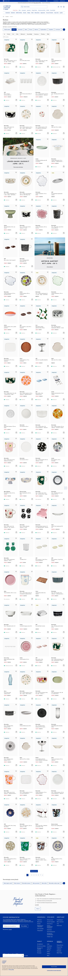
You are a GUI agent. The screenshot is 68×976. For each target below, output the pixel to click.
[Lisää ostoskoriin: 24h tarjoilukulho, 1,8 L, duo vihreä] (16, 233)
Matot (32, 12)
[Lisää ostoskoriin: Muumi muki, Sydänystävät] (63, 831)
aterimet (4, 23)
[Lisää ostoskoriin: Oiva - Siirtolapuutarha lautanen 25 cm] (16, 765)
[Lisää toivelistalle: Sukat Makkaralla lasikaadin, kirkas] (63, 704)
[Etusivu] (3, 16)
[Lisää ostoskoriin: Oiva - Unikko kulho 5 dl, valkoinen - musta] (16, 133)
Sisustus (24, 12)
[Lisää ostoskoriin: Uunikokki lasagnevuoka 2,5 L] (32, 632)
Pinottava (43, 34)
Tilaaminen (39, 919)
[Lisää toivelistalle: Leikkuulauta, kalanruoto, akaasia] (47, 571)
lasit (40, 23)
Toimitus (39, 923)
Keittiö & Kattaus (19, 12)
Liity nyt (37, 908)
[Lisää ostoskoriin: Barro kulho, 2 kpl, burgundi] (16, 266)
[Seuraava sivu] (43, 875)
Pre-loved (39, 952)
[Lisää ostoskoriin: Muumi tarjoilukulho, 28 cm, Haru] (32, 499)
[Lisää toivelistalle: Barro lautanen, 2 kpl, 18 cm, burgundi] (32, 305)
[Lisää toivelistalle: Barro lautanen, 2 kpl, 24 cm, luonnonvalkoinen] (47, 538)
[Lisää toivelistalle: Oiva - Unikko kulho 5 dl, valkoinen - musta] (16, 106)
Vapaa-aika (56, 12)
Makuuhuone (37, 12)
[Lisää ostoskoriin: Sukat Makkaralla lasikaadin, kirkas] (63, 732)
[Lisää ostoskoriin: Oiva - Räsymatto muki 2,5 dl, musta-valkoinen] (63, 233)
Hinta (17, 34)
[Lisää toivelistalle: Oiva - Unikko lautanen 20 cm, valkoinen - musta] (47, 438)
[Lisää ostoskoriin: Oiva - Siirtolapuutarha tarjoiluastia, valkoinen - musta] (63, 332)
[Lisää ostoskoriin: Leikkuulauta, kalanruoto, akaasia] (48, 598)
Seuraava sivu (34, 871)
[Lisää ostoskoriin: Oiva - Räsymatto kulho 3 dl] (16, 632)
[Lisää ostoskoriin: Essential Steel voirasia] (48, 632)
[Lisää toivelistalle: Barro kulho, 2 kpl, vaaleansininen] (47, 372)
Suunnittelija (29, 34)
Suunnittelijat (52, 10)
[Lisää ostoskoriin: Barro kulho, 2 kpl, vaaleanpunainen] (48, 665)
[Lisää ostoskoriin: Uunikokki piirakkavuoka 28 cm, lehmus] (48, 166)
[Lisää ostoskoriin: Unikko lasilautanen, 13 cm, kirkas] (48, 199)
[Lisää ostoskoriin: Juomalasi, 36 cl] (32, 565)
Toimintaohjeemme (51, 931)
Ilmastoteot (49, 929)
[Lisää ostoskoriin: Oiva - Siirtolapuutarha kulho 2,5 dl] (63, 632)
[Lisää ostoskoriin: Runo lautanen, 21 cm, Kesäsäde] (63, 465)
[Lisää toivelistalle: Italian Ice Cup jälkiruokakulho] (47, 339)
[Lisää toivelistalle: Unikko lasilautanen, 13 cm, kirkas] (47, 172)
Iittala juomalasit (36, 883)
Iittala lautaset (17, 883)
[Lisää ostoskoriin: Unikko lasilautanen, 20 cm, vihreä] (63, 299)
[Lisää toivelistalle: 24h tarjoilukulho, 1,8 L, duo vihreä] (16, 205)
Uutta (20, 10)
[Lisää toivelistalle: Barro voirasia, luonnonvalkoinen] (16, 72)
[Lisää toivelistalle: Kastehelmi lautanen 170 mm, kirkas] (16, 405)
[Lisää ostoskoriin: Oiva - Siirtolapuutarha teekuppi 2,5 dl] (16, 732)
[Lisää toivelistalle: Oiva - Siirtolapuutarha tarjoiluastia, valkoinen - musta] (63, 305)
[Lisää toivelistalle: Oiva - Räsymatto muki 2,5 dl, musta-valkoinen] (63, 205)
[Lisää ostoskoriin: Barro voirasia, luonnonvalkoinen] (16, 100)
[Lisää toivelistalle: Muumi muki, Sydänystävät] (63, 804)
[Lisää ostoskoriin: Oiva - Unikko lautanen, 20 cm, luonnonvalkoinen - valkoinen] (48, 100)
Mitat (48, 34)
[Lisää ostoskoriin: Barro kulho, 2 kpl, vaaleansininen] (48, 399)
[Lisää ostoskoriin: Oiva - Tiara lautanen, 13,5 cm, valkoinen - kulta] (32, 831)
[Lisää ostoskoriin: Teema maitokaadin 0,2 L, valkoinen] (63, 66)
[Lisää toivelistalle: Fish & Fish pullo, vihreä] (32, 39)
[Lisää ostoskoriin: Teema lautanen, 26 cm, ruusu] (16, 598)
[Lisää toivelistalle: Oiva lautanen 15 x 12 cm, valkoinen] (16, 339)
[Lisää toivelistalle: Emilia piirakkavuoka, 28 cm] (32, 704)
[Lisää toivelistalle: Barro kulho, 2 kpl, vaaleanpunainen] (47, 638)
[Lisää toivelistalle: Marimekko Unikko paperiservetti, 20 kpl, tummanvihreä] (47, 305)
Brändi (8, 34)
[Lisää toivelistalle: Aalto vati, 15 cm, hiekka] (32, 738)
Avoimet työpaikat (51, 921)
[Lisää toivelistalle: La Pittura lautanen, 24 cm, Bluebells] (63, 837)
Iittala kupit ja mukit (8, 883)
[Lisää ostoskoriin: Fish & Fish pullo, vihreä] (32, 66)
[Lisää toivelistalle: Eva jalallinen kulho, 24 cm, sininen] (16, 472)
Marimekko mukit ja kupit (54, 883)
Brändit (47, 10)
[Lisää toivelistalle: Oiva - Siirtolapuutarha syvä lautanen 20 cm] (63, 472)
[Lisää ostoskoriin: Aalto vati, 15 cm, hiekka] (32, 765)
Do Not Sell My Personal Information (54, 970)
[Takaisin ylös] (66, 488)
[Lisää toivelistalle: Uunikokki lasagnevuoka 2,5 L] (32, 605)
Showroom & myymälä (40, 948)
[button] (58, 7)
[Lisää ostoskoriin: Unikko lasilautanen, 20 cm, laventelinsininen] (16, 299)
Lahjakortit (59, 949)
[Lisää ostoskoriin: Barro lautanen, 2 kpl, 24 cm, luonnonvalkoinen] (48, 565)
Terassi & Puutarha (49, 12)
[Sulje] (22, 955)
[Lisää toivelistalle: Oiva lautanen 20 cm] (32, 405)
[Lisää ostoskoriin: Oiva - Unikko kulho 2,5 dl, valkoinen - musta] (32, 233)
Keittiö (48, 951)
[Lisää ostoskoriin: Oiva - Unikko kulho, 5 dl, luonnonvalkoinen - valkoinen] (48, 432)
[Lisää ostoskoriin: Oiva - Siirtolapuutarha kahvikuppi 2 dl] (32, 266)
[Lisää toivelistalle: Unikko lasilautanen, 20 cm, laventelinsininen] (16, 272)
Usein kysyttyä (40, 928)
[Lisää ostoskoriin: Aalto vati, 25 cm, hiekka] (63, 366)
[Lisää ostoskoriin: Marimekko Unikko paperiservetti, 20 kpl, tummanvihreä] (48, 332)
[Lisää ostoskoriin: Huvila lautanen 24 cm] (32, 665)
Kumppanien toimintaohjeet (50, 934)
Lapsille (61, 12)
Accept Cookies (54, 966)
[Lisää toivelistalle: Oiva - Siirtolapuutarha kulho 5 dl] (63, 72)
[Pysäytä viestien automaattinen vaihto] (46, 1)
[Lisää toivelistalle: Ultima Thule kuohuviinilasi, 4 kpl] (32, 72)
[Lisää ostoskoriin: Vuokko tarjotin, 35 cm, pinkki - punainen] (16, 332)
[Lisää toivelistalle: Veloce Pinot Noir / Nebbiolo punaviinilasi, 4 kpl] (47, 804)
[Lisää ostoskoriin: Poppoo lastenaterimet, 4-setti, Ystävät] (63, 399)
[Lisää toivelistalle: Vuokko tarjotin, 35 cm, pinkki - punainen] (16, 305)
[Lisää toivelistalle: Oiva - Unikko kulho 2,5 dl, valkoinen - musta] (32, 205)
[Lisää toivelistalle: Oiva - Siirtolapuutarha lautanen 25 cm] (16, 738)
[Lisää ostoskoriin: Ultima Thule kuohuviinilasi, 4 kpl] (32, 100)
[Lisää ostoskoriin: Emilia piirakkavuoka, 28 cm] (32, 732)
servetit (12, 23)
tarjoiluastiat (23, 23)
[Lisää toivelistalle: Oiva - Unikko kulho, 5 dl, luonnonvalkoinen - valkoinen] (47, 405)
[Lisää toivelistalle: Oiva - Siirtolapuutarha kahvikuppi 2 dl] (32, 239)
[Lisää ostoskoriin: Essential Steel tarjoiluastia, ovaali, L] (63, 199)
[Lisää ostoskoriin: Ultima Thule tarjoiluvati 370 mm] (63, 532)
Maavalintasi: (5, 929)
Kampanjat (24, 10)
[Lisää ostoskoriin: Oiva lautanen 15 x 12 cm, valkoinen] (16, 366)
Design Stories (34, 10)
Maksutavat (39, 921)
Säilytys (28, 12)
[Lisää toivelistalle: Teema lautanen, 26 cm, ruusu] (16, 571)
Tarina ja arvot (50, 919)
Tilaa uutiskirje (24, 926)
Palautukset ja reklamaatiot (40, 926)
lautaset (34, 22)
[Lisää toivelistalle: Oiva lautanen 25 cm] (32, 438)
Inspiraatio (29, 10)
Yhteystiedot (40, 930)
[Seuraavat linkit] (64, 883)
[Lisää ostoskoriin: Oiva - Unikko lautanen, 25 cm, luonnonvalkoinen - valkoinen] (63, 798)
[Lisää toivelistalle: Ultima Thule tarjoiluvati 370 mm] (63, 505)
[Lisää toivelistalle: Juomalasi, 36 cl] (32, 538)
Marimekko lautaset (26, 883)
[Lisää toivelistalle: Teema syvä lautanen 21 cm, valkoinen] (63, 738)
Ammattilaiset (40, 944)
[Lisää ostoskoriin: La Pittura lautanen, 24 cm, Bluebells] (63, 865)
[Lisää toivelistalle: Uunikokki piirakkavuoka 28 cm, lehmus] (47, 139)
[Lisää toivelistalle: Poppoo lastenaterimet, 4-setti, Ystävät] (63, 372)
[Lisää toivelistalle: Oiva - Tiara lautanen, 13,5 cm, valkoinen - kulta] (32, 804)
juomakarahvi (29, 23)
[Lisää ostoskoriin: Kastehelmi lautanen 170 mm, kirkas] (16, 432)
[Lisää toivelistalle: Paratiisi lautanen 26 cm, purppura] (32, 272)
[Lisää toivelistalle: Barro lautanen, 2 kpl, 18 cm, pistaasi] (63, 538)
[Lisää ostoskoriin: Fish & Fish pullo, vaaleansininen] (16, 698)
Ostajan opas (50, 936)
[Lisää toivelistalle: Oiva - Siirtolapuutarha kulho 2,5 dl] (63, 605)
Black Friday (59, 952)
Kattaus (48, 953)
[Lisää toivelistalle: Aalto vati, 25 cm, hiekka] (63, 339)
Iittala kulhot (44, 883)
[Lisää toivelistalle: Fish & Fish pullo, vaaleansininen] (16, 671)
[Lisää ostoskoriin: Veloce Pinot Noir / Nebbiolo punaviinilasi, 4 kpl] (48, 831)
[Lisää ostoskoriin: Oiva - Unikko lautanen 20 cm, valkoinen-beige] (16, 865)
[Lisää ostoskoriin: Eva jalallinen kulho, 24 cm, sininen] (16, 499)
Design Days (15, 10)
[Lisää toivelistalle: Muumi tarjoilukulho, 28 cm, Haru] (32, 472)
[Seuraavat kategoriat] (64, 29)
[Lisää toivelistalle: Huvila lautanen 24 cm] (32, 638)
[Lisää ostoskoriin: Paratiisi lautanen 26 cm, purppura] (32, 299)
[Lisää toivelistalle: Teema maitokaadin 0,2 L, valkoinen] (63, 39)
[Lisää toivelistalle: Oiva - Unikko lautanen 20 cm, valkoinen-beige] (16, 837)
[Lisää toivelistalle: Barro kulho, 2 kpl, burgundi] (16, 239)
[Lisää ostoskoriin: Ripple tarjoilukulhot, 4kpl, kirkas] (16, 665)
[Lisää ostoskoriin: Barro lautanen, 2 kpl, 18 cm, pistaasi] (63, 565)
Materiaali (23, 34)
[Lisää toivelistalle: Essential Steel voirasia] (47, 605)
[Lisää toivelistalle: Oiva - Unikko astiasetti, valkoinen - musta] (32, 505)
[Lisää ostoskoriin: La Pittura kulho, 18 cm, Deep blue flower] (16, 831)
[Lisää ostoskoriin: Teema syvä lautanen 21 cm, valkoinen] (63, 765)
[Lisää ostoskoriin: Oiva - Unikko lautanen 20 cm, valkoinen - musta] (48, 465)
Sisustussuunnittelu (41, 10)
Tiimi (58, 923)
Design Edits (59, 947)
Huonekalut (8, 12)
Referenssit (59, 925)
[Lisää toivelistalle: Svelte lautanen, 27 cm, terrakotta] (32, 339)
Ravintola (39, 951)
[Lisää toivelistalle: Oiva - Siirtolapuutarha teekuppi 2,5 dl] (16, 704)
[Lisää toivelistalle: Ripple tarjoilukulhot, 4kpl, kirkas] (16, 638)
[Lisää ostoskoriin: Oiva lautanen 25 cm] (32, 465)
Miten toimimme (60, 921)
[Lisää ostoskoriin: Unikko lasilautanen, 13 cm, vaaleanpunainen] (48, 798)
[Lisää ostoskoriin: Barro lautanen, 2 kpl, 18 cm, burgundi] (32, 332)
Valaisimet (13, 12)
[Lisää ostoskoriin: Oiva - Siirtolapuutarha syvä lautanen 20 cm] (63, 499)
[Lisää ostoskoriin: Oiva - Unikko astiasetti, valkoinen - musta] (32, 532)
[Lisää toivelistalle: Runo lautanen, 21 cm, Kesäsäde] (63, 438)
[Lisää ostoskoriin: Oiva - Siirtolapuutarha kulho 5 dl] (63, 100)
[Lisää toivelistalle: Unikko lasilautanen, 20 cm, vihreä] (63, 272)
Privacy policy (11, 969)
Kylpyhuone (43, 12)
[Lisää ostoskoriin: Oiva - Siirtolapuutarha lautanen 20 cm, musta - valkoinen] (48, 732)
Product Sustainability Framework (50, 926)
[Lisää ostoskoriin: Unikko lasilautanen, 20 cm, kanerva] (48, 233)
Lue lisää (37, 904)
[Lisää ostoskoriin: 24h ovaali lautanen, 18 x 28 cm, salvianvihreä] (63, 698)
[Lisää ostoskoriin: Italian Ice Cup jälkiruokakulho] (48, 366)
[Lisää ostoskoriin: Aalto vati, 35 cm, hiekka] (63, 133)
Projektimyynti (60, 919)
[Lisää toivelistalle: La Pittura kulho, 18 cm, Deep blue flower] (16, 804)
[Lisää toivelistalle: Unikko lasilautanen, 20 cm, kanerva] (47, 205)
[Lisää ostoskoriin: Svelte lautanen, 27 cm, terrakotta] (32, 366)
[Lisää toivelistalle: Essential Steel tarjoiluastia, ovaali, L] (63, 172)
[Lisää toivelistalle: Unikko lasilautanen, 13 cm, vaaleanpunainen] (47, 771)
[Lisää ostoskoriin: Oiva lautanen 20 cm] (32, 432)
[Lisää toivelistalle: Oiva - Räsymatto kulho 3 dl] (16, 605)
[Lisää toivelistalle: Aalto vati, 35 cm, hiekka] (63, 106)
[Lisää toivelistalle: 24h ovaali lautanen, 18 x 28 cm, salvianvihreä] (63, 671)
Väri (13, 34)
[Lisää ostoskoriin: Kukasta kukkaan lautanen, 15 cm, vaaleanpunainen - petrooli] (48, 532)
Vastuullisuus (50, 923)
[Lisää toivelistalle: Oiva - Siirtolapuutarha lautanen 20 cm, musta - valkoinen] (47, 704)
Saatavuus (36, 34)
